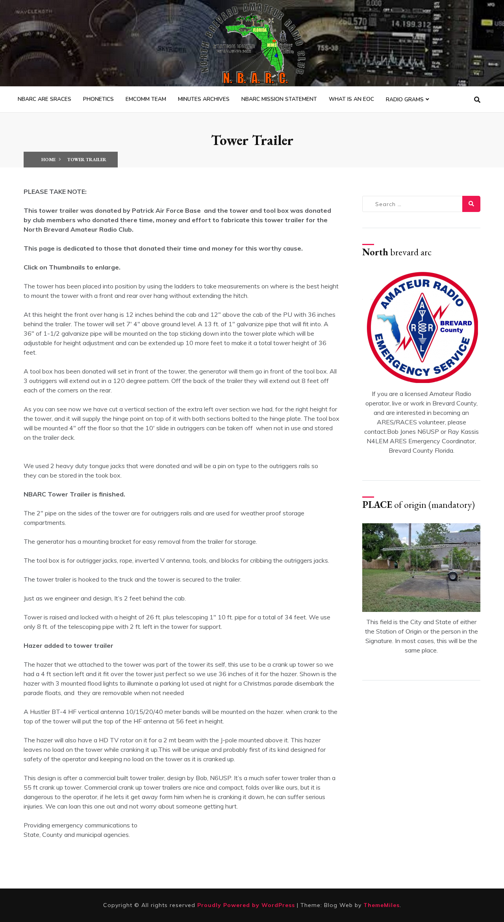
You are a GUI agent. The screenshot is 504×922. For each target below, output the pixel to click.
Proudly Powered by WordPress (247, 905)
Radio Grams (405, 99)
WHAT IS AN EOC (351, 99)
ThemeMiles (381, 905)
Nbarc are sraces (44, 99)
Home (48, 159)
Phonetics (98, 99)
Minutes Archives (204, 99)
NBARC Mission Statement (279, 99)
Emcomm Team (146, 99)
